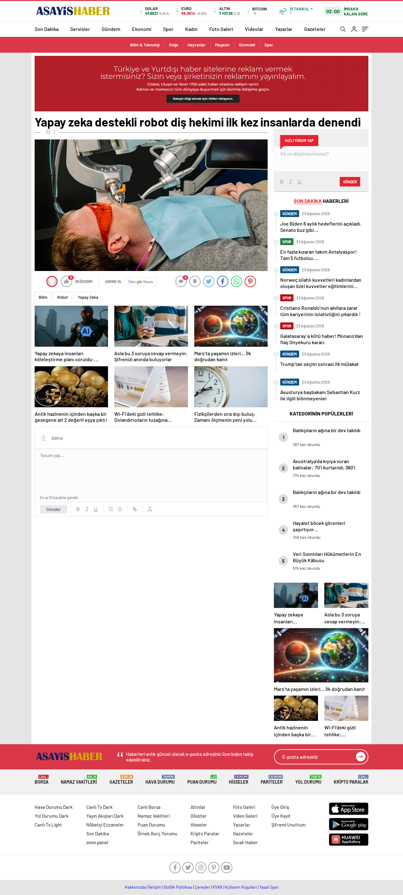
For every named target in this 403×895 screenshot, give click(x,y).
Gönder (53, 509)
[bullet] (119, 509)
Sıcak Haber (245, 842)
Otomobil (247, 44)
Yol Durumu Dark (52, 816)
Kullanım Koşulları (241, 887)
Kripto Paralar (351, 780)
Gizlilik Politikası (178, 887)
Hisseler (238, 780)
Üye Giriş (280, 807)
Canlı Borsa (149, 807)
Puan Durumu (202, 780)
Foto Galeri (221, 29)
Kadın (191, 29)
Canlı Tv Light (48, 824)
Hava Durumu (160, 780)
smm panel (97, 842)
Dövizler (198, 816)
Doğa (173, 44)
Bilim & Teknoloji (145, 44)
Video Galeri (245, 816)
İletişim (154, 887)
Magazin (222, 44)
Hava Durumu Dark (54, 807)
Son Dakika (47, 29)
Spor (168, 29)
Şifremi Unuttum (288, 824)
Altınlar (198, 807)
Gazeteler (315, 29)
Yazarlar (283, 29)
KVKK (218, 887)
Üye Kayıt (281, 816)
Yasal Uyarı (269, 887)
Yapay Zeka (88, 297)
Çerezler (202, 887)
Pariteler (272, 780)
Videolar (254, 29)
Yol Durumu (308, 780)
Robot (62, 297)
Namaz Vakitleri (79, 780)
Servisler (80, 29)
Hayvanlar (197, 44)
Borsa (41, 780)
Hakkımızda (135, 887)
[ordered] (110, 509)
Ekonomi (141, 29)
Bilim (43, 297)
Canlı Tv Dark (99, 807)
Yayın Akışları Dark (105, 816)
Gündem (111, 29)
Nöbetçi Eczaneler (105, 824)
